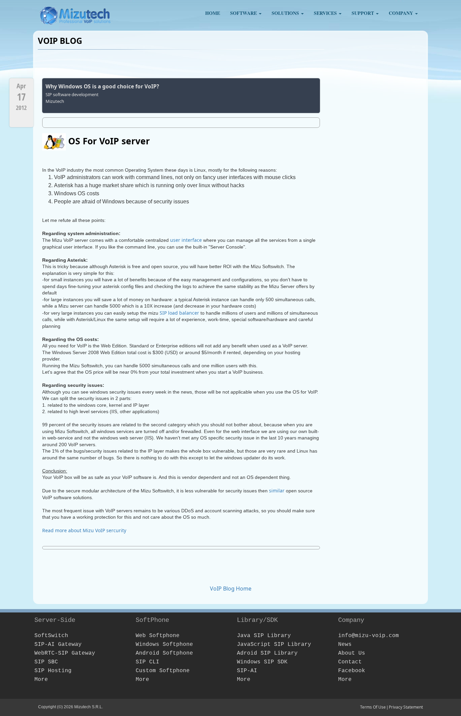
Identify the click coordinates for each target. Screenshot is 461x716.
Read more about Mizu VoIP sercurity (84, 530)
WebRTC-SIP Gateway (64, 653)
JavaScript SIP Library (274, 644)
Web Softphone (158, 636)
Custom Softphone (163, 671)
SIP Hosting (53, 671)
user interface (186, 240)
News (345, 644)
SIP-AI (247, 671)
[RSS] (313, 63)
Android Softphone (164, 653)
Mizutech (55, 101)
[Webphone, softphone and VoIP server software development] (75, 13)
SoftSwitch (51, 636)
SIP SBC (46, 662)
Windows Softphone (164, 644)
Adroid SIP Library (267, 653)
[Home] (305, 63)
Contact (350, 662)
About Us (351, 653)
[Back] (314, 84)
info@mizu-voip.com (368, 636)
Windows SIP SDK (262, 662)
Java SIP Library (264, 636)
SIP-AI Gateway (58, 644)
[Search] (321, 63)
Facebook (351, 671)
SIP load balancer (179, 313)
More (41, 680)
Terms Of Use (373, 707)
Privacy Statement (406, 707)
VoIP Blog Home (230, 588)
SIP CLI (147, 662)
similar (276, 490)
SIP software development (72, 94)
